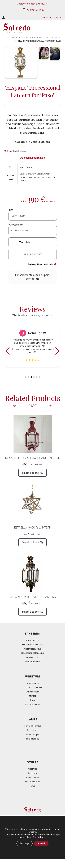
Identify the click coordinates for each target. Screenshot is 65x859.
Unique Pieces (32, 781)
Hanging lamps (32, 725)
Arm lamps (32, 730)
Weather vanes (33, 704)
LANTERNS (25, 37)
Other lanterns (32, 661)
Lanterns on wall (32, 657)
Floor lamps (32, 734)
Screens (32, 773)
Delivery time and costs (41, 264)
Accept (41, 843)
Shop (60, 17)
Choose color (16, 224)
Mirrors (32, 695)
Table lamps (32, 738)
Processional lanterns (46, 37)
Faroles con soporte (32, 644)
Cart (55, 17)
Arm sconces (32, 777)
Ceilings (32, 768)
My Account (45, 17)
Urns (32, 700)
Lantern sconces (32, 640)
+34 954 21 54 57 (35, 9)
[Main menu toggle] (58, 28)
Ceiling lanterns (32, 648)
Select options (30, 472)
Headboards (32, 683)
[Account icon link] (3, 17)
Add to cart (32, 254)
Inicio (15, 37)
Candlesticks (32, 691)
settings (41, 837)
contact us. (33, 279)
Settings (24, 843)
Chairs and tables (32, 687)
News (32, 785)
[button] (25, 377)
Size (11, 210)
